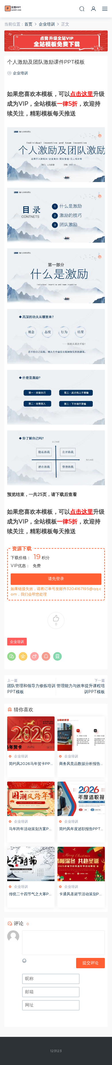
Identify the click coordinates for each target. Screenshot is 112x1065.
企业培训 (20, 73)
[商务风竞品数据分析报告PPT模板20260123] (81, 733)
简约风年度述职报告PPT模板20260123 (80, 829)
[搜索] (82, 9)
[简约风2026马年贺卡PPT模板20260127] (31, 733)
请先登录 (56, 579)
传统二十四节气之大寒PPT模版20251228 (30, 894)
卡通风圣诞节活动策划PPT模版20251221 (80, 894)
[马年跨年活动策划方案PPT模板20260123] (31, 799)
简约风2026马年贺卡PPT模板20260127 (31, 764)
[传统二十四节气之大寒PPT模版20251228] (31, 864)
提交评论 (90, 963)
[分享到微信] (11, 656)
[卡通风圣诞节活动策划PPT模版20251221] (81, 864)
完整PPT (13, 8)
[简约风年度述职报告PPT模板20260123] (81, 799)
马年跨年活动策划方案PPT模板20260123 (30, 829)
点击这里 (81, 94)
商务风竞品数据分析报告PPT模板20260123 (81, 764)
